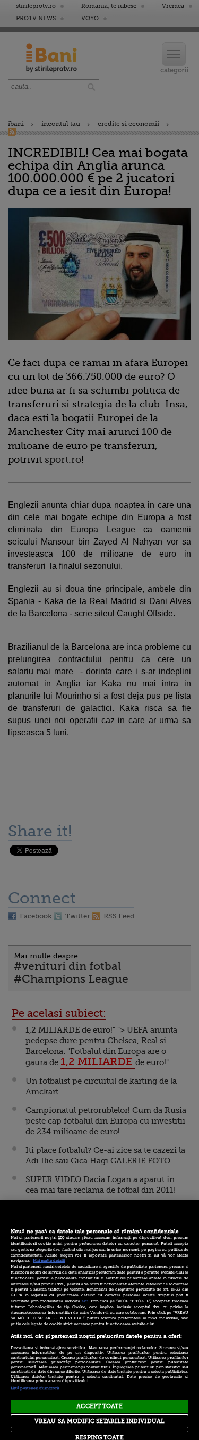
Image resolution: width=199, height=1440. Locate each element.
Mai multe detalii (49, 1261)
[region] (99, 1320)
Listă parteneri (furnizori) (35, 1388)
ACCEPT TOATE (99, 1406)
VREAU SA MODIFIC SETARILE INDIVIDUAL (99, 1421)
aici (85, 1301)
